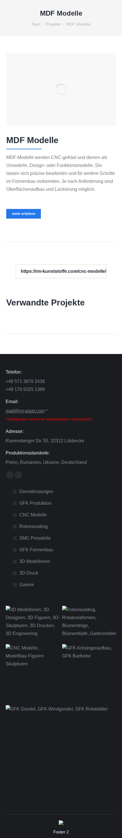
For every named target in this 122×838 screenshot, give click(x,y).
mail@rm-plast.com (25, 410)
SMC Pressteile (35, 538)
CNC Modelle (33, 514)
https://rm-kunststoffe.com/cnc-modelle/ (63, 271)
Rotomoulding (33, 526)
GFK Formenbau (36, 549)
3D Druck (28, 573)
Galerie (26, 584)
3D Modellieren (34, 561)
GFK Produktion (35, 503)
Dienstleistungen (36, 491)
